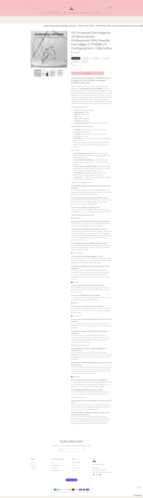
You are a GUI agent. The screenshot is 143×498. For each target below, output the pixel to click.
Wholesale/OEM (76, 462)
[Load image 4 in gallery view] (60, 73)
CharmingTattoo (56, 492)
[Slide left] (32, 73)
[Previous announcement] (31, 2)
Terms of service (89, 492)
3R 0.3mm (75, 61)
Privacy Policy (75, 465)
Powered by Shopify (65, 492)
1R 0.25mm (86, 58)
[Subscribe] (83, 450)
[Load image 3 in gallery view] (52, 73)
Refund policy (74, 492)
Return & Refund (55, 470)
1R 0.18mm (76, 58)
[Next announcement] (112, 2)
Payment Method (55, 465)
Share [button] (74, 428)
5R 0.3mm (85, 61)
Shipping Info (54, 468)
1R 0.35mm (106, 58)
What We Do (34, 462)
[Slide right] (65, 73)
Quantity (73, 65)
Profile (73, 470)
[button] (32, 8)
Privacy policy (82, 492)
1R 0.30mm (96, 58)
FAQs (52, 462)
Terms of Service (76, 468)
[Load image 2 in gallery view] (45, 73)
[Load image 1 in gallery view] (37, 73)
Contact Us (33, 468)
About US (33, 465)
